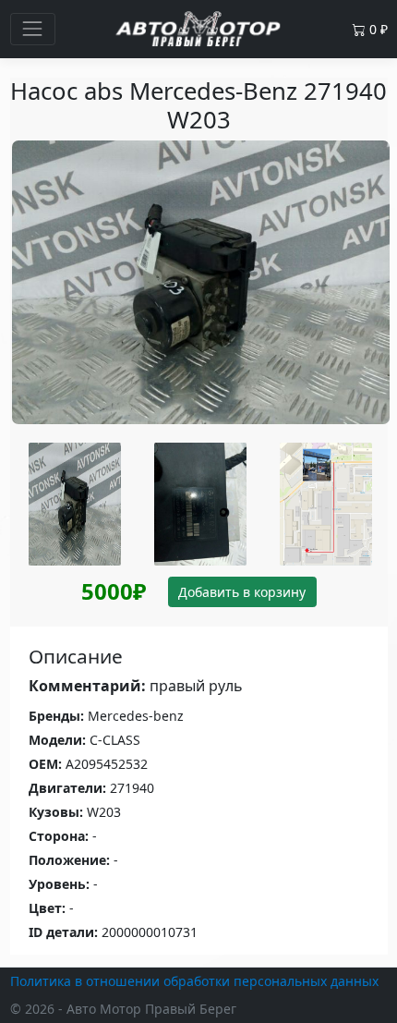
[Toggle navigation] (32, 29)
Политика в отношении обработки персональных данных (194, 981)
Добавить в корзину (242, 592)
